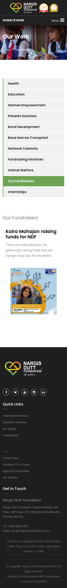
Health (13, 83)
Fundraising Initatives (25, 159)
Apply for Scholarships (16, 471)
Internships (17, 192)
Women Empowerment (27, 105)
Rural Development (24, 127)
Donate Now (10, 458)
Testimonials (10, 435)
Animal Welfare (20, 170)
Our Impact (9, 428)
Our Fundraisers (21, 181)
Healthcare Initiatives (15, 415)
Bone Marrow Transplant (28, 137)
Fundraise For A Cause (16, 464)
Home (7, 50)
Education (16, 94)
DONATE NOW (13, 20)
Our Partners (10, 477)
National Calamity (23, 148)
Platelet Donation (22, 116)
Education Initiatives (15, 422)
